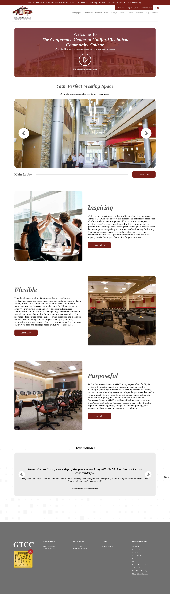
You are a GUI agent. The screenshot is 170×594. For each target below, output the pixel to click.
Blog (147, 13)
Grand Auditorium (138, 550)
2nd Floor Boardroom (139, 568)
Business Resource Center (140, 565)
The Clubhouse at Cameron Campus (96, 13)
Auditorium (136, 553)
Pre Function (136, 559)
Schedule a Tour (146, 8)
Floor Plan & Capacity (139, 571)
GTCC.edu (120, 8)
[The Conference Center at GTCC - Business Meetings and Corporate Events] (22, 13)
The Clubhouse (137, 547)
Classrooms (136, 562)
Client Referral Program (140, 574)
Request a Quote (132, 8)
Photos (122, 13)
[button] (24, 133)
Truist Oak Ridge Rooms (140, 556)
